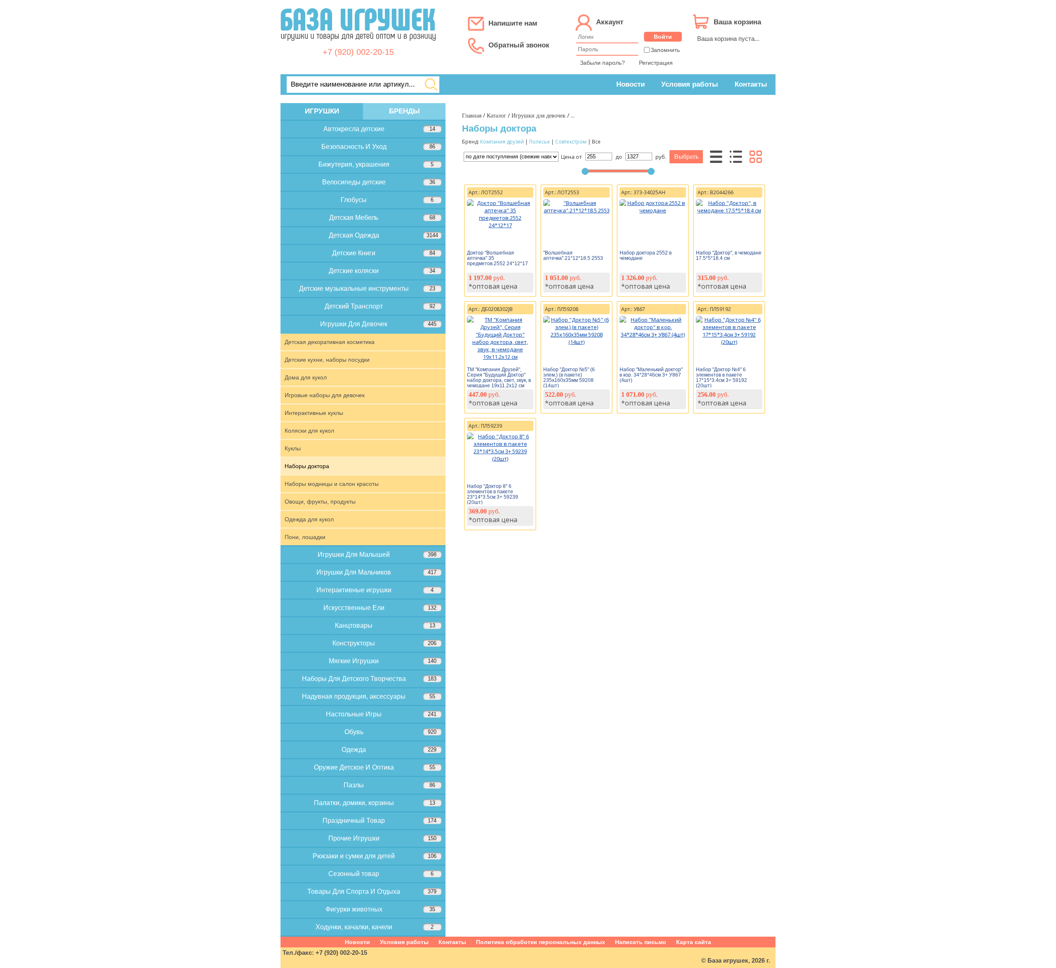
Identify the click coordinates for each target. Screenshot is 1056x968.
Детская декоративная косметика (330, 342)
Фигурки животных (380, 909)
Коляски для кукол (309, 430)
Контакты (751, 84)
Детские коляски (382, 270)
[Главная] (358, 45)
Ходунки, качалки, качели (375, 926)
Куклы (293, 448)
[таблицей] (716, 157)
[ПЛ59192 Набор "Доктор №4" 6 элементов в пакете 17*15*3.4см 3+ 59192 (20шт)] (729, 342)
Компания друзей (502, 141)
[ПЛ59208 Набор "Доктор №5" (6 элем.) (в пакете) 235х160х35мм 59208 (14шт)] (576, 342)
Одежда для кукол (309, 519)
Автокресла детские (379, 128)
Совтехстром (571, 141)
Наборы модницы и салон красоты (332, 483)
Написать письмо (640, 942)
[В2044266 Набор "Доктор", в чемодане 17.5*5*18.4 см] (729, 210)
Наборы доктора (307, 466)
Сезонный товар (381, 873)
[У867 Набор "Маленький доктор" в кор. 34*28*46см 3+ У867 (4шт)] (653, 334)
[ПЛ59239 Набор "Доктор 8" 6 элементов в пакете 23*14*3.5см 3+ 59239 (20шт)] (500, 458)
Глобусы (387, 199)
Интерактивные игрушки (375, 590)
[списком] (736, 157)
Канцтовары (385, 625)
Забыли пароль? (602, 62)
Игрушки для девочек (539, 116)
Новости (630, 84)
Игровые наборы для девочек (325, 395)
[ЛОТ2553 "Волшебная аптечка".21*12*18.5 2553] (576, 210)
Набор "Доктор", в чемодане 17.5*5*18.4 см (728, 255)
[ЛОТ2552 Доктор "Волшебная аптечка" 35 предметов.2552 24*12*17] (500, 225)
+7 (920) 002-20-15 (358, 52)
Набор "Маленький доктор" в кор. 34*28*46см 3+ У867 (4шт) (651, 375)
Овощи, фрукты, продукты (320, 501)
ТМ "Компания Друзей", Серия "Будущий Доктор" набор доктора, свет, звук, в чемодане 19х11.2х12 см (499, 378)
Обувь (390, 731)
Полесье (539, 141)
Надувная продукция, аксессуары (368, 696)
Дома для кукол (306, 377)
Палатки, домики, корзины (374, 802)
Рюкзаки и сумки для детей (374, 856)
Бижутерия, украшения (376, 164)
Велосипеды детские (378, 182)
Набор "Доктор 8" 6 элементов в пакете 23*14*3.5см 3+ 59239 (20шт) (492, 494)
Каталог (496, 116)
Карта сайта (693, 942)
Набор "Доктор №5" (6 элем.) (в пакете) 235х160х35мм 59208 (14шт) (569, 378)
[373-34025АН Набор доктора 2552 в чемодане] (653, 210)
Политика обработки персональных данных (540, 942)
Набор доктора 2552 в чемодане (646, 255)
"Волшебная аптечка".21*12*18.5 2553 (573, 255)
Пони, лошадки (305, 537)
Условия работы (689, 84)
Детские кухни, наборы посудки (327, 359)
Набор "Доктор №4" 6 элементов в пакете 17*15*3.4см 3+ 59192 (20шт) (721, 378)
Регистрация (656, 62)
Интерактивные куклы (314, 413)
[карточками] (756, 157)
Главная (471, 116)
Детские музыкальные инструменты (367, 288)
